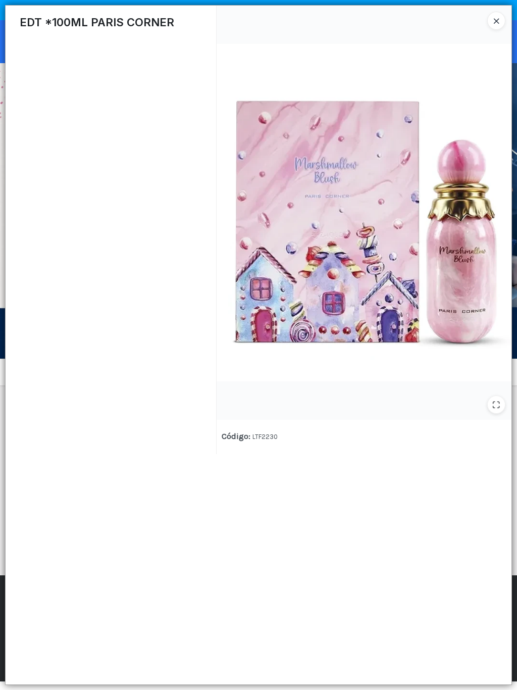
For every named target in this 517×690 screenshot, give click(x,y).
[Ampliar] (496, 405)
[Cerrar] (496, 21)
